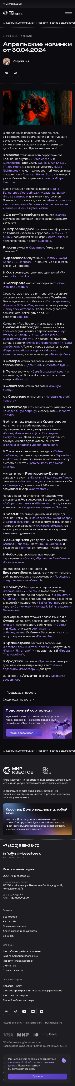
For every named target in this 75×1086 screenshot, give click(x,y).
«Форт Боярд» (56, 237)
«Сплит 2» (35, 580)
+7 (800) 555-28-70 (21, 846)
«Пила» (54, 233)
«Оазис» (60, 215)
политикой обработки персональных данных (31, 1064)
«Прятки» (50, 258)
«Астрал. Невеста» (15, 544)
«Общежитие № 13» (51, 163)
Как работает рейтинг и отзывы (22, 951)
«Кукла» (31, 591)
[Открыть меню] (68, 13)
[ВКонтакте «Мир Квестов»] (6, 1011)
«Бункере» (12, 485)
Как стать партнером (15, 995)
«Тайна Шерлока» (50, 544)
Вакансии (8, 935)
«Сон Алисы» (22, 606)
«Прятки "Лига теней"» (18, 651)
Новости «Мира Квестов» (18, 960)
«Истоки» (11, 459)
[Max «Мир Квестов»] (41, 1011)
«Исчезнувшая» (13, 562)
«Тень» (33, 335)
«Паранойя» (62, 455)
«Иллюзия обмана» (49, 526)
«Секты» (61, 625)
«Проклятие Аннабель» (52, 558)
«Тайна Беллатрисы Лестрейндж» (31, 191)
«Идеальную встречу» (22, 411)
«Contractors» (38, 489)
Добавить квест (12, 986)
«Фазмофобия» (59, 354)
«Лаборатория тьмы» (17, 503)
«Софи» (8, 433)
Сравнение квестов (14, 926)
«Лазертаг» (24, 262)
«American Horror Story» (38, 174)
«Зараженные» (13, 591)
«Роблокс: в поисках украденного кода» (30, 445)
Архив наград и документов (20, 931)
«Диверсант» (12, 163)
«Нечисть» (22, 433)
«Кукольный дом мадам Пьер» (50, 477)
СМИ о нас (9, 965)
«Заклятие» (36, 247)
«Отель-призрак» (40, 647)
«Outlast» (21, 335)
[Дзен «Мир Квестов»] (33, 1011)
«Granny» (21, 379)
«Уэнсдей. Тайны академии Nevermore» (37, 608)
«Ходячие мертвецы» (36, 507)
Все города (10, 916)
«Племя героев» (40, 518)
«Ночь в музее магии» (33, 208)
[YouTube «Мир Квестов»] (24, 1011)
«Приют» (22, 317)
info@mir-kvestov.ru (22, 854)
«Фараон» (44, 241)
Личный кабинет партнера (18, 1000)
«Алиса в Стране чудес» (42, 343)
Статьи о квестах (13, 970)
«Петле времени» (57, 301)
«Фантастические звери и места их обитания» (37, 202)
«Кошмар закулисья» (34, 481)
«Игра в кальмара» (15, 196)
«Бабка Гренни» (48, 603)
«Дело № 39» (33, 365)
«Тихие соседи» (41, 159)
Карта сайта (10, 921)
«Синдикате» (35, 305)
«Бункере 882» (13, 305)
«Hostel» (8, 625)
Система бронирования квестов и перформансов (32, 990)
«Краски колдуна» (52, 193)
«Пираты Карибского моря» (22, 350)
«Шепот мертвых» (47, 503)
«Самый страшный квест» (48, 371)
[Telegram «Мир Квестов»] (15, 1011)
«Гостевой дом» (14, 647)
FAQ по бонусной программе (20, 956)
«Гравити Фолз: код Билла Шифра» (33, 465)
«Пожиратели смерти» (18, 339)
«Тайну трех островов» (18, 309)
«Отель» (28, 558)
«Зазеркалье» (49, 335)
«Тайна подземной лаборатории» (32, 667)
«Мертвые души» (57, 365)
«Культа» (15, 629)
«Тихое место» (13, 167)
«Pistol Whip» (20, 276)
